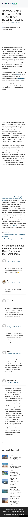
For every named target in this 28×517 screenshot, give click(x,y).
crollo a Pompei (12, 225)
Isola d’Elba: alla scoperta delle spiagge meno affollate (15, 474)
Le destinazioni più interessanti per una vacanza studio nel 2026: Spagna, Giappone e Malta (15, 501)
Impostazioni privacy (23, 515)
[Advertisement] (14, 107)
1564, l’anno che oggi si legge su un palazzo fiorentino (15, 458)
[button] (21, 4)
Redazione (21, 514)
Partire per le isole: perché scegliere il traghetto (14, 483)
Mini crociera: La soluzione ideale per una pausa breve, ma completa (15, 491)
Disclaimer (15, 514)
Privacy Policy (7, 514)
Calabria (18, 74)
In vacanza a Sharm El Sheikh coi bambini (15, 466)
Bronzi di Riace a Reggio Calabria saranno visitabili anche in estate (12, 198)
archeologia (20, 78)
